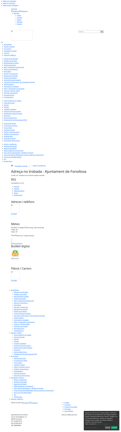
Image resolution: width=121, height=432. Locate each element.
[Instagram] (23, 11)
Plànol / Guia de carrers (22, 367)
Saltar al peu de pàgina (10, 5)
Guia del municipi (20, 373)
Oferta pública (19, 318)
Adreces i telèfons (17, 399)
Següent (19, 243)
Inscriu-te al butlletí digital (22, 393)
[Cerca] (101, 31)
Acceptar (114, 427)
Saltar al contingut (9, 3)
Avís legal (67, 409)
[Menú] (2, 42)
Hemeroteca (18, 397)
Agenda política (19, 191)
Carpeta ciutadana (20, 343)
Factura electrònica (20, 352)
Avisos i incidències (39, 166)
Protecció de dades (70, 407)
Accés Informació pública (22, 314)
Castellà (19, 18)
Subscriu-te (15, 258)
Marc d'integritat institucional (24, 301)
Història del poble (20, 358)
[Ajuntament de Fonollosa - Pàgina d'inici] (22, 35)
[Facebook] (15, 11)
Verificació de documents (22, 346)
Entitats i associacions (21, 369)
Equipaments (18, 371)
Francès (19, 24)
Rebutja (107, 427)
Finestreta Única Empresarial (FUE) (25, 354)
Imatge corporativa (20, 294)
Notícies (16, 187)
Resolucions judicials (21, 309)
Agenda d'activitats (20, 384)
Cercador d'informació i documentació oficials (29, 316)
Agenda (16, 189)
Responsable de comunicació (23, 386)
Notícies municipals (20, 382)
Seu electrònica (19, 329)
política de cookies (101, 424)
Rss (15, 395)
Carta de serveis (19, 337)
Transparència (18, 331)
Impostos (17, 350)
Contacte (14, 9)
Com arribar (18, 363)
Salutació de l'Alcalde (21, 292)
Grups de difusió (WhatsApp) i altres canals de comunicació (34, 390)
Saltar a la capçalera (9, 1)
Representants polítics (21, 296)
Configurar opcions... (91, 427)
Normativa (17, 305)
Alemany (19, 22)
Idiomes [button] (16, 13)
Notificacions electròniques (23, 348)
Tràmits (16, 341)
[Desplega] (29, 166)
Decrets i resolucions (21, 307)
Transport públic (19, 365)
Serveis (16, 339)
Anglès (19, 20)
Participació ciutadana (21, 320)
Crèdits (66, 403)
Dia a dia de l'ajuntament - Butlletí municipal (28, 388)
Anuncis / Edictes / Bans (22, 324)
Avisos (16, 193)
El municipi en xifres (20, 361)
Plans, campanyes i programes (24, 322)
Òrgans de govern (20, 299)
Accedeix (14, 214)
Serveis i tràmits (16, 333)
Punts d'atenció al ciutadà (22, 335)
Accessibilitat (68, 411)
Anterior (14, 243)
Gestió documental (20, 311)
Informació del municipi (22, 376)
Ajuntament (15, 290)
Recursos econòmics (21, 303)
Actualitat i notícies (21, 166)
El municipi (14, 356)
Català (19, 15)
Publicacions (18, 195)
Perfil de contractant (21, 326)
